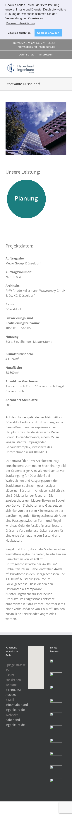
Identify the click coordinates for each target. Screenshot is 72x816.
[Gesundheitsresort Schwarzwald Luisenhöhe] (56, 665)
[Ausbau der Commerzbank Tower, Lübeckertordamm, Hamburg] (56, 731)
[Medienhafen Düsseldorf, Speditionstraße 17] (56, 771)
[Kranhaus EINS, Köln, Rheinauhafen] (56, 705)
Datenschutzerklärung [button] (20, 23)
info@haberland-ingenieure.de (36, 46)
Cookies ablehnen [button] (19, 32)
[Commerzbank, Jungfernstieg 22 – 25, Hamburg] (56, 678)
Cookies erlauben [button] (48, 32)
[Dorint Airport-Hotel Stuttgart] (56, 784)
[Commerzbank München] (56, 718)
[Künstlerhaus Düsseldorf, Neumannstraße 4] (56, 691)
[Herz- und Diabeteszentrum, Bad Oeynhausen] (56, 745)
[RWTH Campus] (56, 758)
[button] (36, 665)
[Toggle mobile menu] (65, 65)
